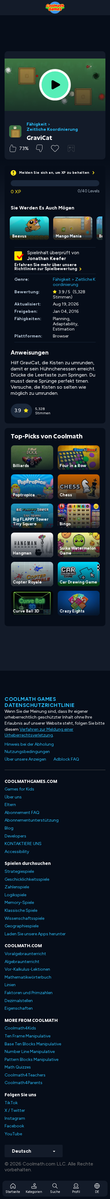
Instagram (15, 1118)
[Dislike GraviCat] (39, 148)
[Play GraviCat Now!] (55, 84)
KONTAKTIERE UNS (23, 843)
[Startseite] (55, 8)
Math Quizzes (18, 1067)
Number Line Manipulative (30, 1051)
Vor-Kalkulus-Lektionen (27, 969)
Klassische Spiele (21, 910)
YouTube (13, 1134)
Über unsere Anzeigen (25, 759)
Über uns (13, 797)
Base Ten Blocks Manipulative (33, 1044)
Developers (15, 836)
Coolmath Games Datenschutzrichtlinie (40, 702)
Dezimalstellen (19, 1000)
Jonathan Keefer (46, 258)
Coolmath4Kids (20, 1028)
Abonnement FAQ (22, 812)
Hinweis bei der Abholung (29, 744)
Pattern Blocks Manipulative (31, 1059)
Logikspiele (15, 894)
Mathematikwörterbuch (28, 977)
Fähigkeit (37, 124)
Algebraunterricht (22, 961)
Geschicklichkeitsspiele (27, 879)
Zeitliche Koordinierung (52, 129)
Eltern (10, 804)
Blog (9, 828)
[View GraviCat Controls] (71, 148)
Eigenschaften (19, 1008)
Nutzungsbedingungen (27, 751)
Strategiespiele (19, 871)
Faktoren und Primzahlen (29, 992)
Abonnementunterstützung (32, 820)
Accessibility (17, 851)
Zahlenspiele (17, 887)
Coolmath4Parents (23, 1082)
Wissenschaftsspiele (24, 918)
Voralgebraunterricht (25, 953)
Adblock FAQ (66, 759)
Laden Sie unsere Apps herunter (35, 934)
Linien (10, 984)
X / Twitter (15, 1110)
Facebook (14, 1126)
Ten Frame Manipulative (27, 1036)
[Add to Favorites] (55, 148)
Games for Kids (19, 789)
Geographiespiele (21, 926)
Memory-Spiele (19, 902)
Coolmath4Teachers (25, 1075)
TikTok (11, 1102)
